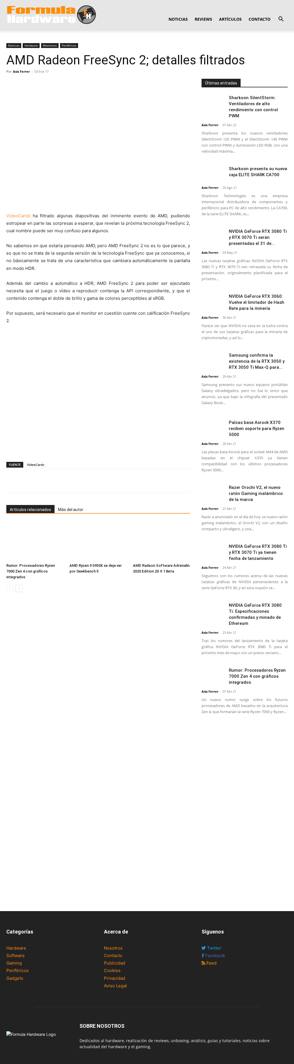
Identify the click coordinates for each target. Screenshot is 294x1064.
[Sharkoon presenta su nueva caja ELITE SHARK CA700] (213, 174)
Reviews (203, 19)
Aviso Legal (115, 985)
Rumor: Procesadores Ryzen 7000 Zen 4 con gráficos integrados (30, 571)
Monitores (50, 45)
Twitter (213, 948)
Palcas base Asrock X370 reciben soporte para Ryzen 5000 (256, 428)
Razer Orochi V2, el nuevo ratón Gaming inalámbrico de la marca (256, 493)
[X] (25, 84)
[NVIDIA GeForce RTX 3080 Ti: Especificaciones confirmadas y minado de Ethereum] (213, 610)
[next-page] (19, 588)
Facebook (214, 955)
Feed (210, 963)
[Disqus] (98, 678)
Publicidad (114, 963)
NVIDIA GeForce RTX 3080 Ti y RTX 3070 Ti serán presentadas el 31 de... (258, 237)
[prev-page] (9, 588)
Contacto (259, 19)
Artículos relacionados (30, 509)
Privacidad (114, 978)
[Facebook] (12, 84)
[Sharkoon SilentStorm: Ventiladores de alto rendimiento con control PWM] (213, 103)
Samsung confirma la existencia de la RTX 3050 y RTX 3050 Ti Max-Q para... (257, 361)
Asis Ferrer (21, 71)
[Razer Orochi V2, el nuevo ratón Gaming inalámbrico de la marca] (213, 492)
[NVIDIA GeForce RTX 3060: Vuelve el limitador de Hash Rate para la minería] (213, 301)
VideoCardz (19, 215)
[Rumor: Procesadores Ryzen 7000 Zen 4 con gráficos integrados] (34, 541)
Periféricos (69, 45)
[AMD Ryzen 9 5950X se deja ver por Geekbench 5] (98, 541)
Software (15, 955)
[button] (281, 19)
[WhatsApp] (38, 84)
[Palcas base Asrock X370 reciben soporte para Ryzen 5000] (213, 427)
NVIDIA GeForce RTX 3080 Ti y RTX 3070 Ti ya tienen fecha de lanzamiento (258, 552)
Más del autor (70, 509)
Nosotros (113, 948)
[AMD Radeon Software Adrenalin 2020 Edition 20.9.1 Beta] (161, 541)
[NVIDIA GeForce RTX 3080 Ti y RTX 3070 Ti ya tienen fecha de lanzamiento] (213, 551)
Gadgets (14, 978)
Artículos (230, 19)
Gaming (14, 963)
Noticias (178, 19)
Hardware (31, 45)
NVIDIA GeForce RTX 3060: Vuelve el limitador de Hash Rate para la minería (256, 302)
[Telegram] (51, 84)
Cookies (112, 970)
